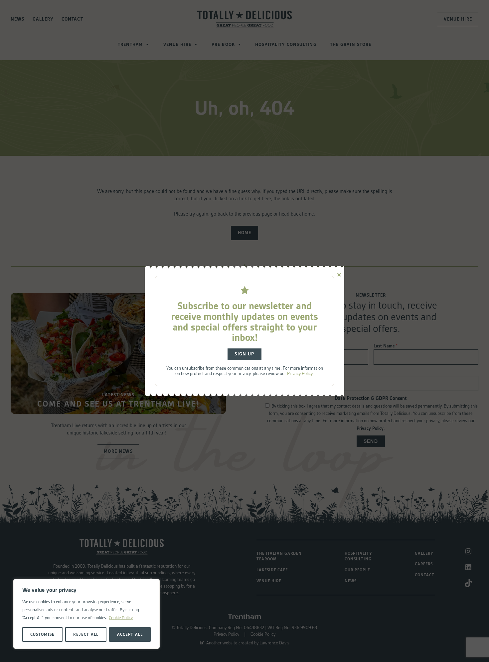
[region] (86, 614)
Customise (42, 634)
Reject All (85, 634)
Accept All (129, 634)
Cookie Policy (121, 617)
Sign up (244, 354)
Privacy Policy (299, 373)
